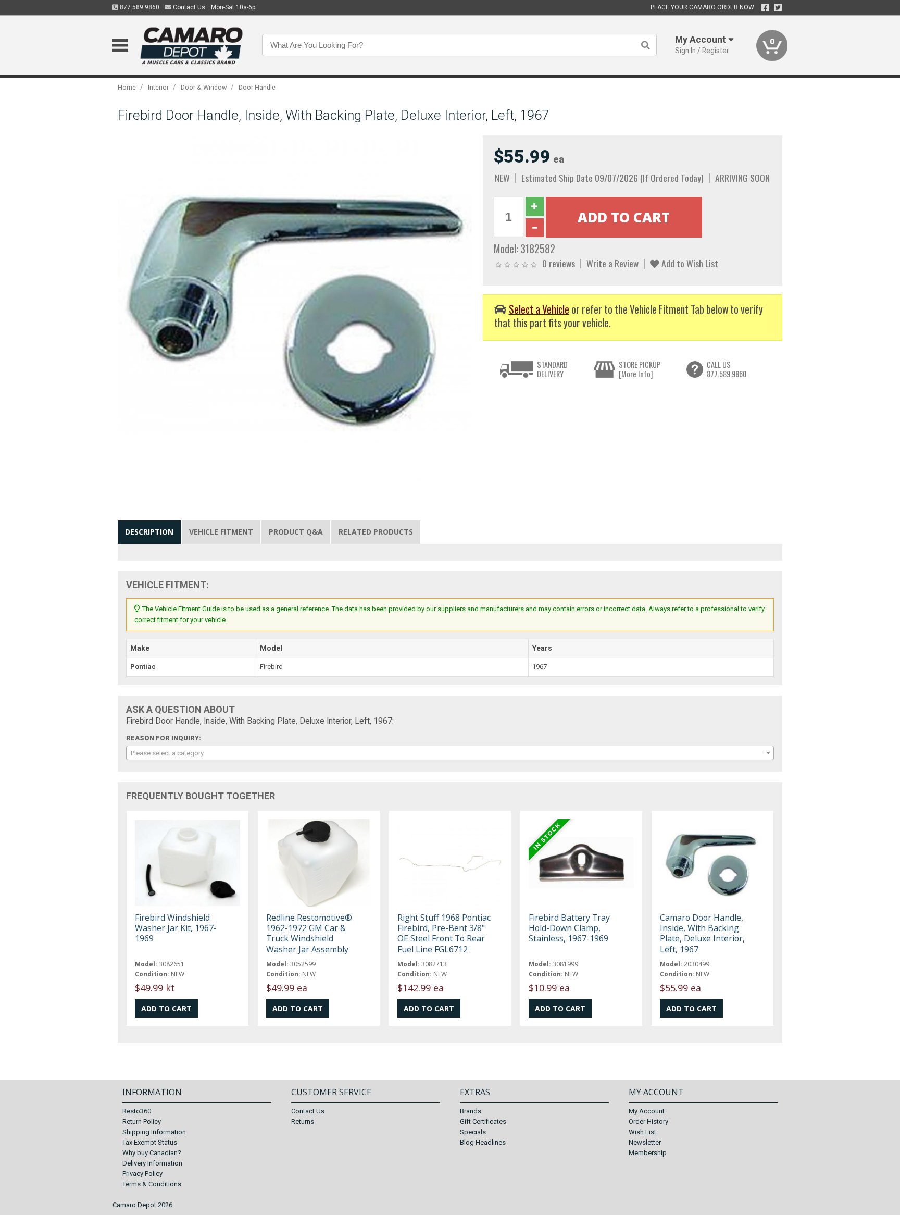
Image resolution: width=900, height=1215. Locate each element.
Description (149, 532)
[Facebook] (765, 8)
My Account (647, 1111)
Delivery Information (152, 1163)
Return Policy (141, 1121)
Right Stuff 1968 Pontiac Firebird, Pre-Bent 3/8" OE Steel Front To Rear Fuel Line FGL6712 (444, 933)
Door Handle (257, 87)
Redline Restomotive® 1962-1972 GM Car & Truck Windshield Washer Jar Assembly (309, 933)
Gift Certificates (483, 1121)
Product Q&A (296, 532)
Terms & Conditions (151, 1184)
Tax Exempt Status (149, 1142)
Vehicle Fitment (221, 532)
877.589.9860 (138, 7)
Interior (158, 87)
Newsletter (645, 1142)
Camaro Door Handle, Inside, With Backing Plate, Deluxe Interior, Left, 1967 (702, 933)
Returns (302, 1121)
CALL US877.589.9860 (726, 369)
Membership (648, 1153)
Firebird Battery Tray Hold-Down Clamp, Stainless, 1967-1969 (569, 928)
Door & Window (204, 87)
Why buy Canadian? (151, 1153)
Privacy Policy (142, 1173)
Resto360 (136, 1111)
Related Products (376, 532)
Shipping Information (154, 1132)
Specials (473, 1132)
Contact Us (188, 7)
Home (127, 87)
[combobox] (450, 753)
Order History (648, 1121)
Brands (470, 1111)
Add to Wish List (688, 263)
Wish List (642, 1132)
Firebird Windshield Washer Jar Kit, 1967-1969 (176, 928)
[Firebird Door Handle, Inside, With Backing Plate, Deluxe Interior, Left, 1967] (295, 312)
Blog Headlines (483, 1142)
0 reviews (558, 263)
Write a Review (612, 263)
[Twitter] (778, 8)
